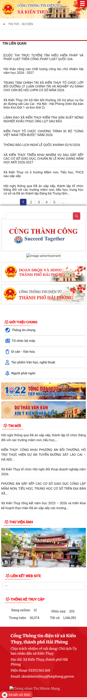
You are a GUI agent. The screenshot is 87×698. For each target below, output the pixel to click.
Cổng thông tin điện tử (39, 5)
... (62, 202)
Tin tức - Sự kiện (20, 24)
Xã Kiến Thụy (33, 12)
